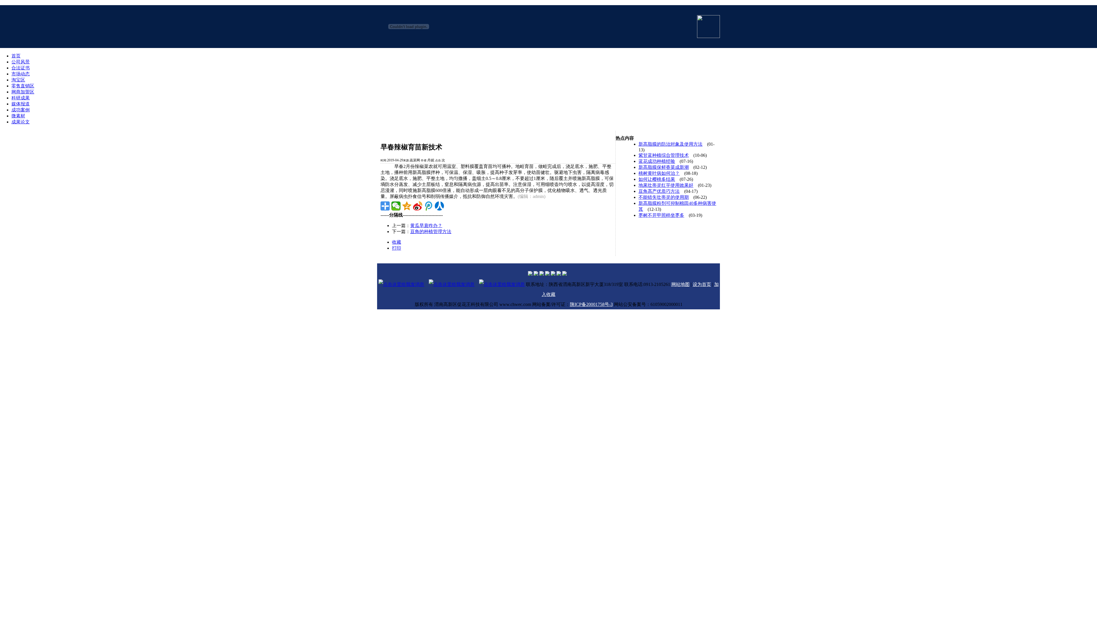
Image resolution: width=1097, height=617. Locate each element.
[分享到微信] (396, 206)
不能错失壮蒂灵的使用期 (663, 197)
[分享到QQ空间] (406, 206)
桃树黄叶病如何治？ (659, 173)
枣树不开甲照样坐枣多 (661, 215)
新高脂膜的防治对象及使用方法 (670, 144)
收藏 (396, 242)
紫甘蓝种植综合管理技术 (663, 155)
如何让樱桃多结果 (656, 179)
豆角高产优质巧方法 (659, 191)
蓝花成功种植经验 (656, 161)
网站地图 (680, 284)
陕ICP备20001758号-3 (591, 304)
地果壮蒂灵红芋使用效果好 (665, 185)
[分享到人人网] (439, 206)
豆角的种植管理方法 (430, 231)
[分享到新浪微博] (417, 206)
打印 (396, 248)
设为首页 (702, 284)
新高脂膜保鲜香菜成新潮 (663, 167)
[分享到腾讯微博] (428, 206)
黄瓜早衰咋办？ (426, 225)
